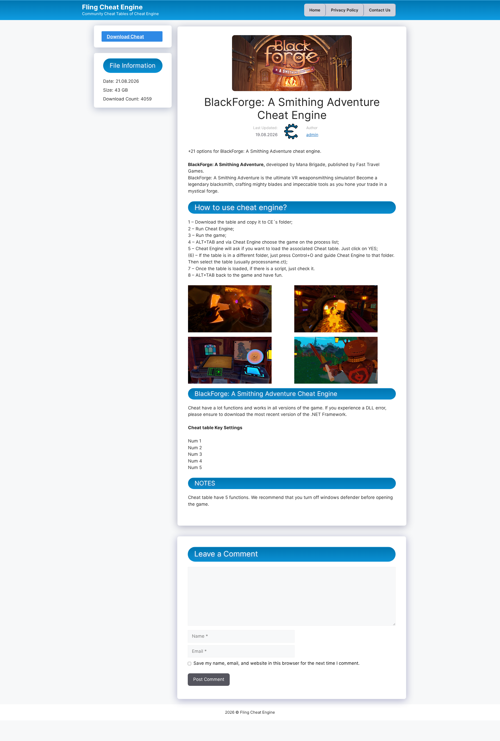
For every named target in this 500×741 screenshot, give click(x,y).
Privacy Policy (344, 10)
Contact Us (379, 10)
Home (314, 10)
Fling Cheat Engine (112, 7)
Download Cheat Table (125, 38)
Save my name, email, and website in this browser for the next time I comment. (276, 663)
